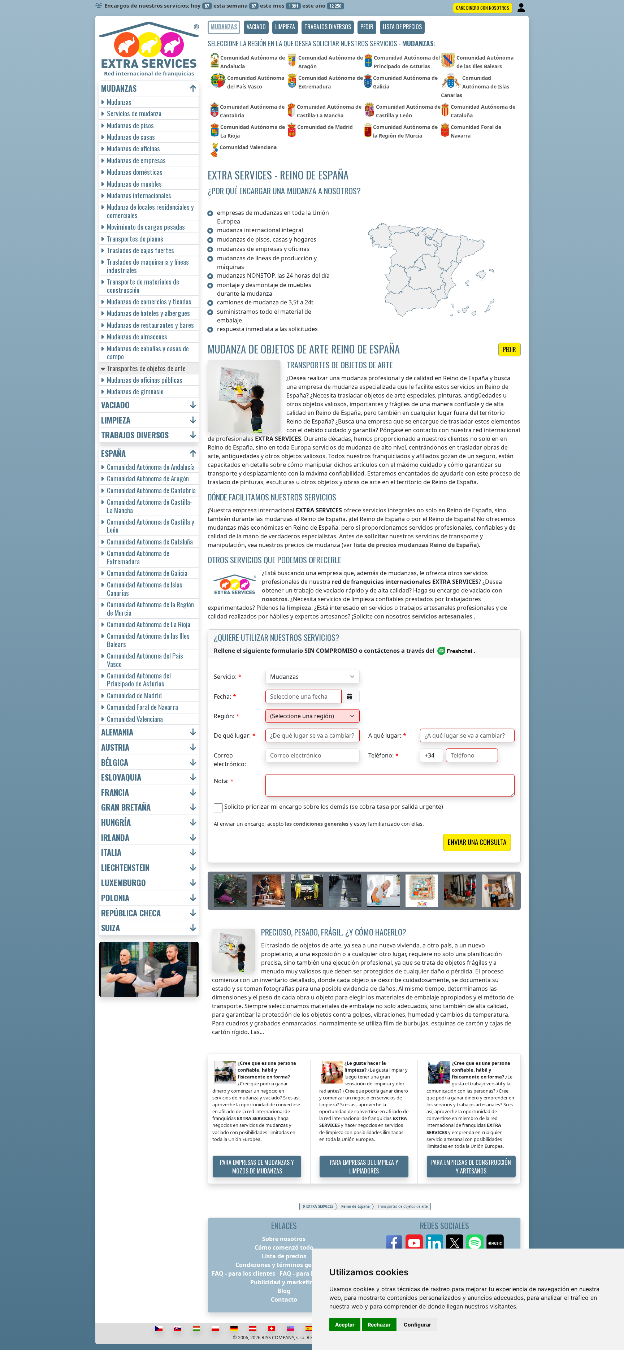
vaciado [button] (115, 405)
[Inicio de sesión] (522, 8)
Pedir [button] (509, 349)
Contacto (284, 1299)
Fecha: (222, 696)
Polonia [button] (115, 897)
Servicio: (225, 677)
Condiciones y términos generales (284, 1265)
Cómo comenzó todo (284, 1247)
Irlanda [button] (115, 837)
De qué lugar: (232, 735)
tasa (383, 807)
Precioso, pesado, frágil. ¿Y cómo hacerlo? (333, 932)
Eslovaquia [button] (121, 777)
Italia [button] (111, 852)
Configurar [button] (417, 1324)
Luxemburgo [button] (123, 882)
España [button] (113, 453)
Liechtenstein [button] (125, 867)
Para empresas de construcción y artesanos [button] (471, 1166)
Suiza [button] (110, 927)
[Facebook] (394, 1243)
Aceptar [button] (345, 1324)
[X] (454, 1243)
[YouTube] (414, 1243)
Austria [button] (115, 747)
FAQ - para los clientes (243, 1273)
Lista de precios (284, 1256)
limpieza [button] (115, 420)
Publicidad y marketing (283, 1282)
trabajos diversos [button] (135, 434)
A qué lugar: (384, 735)
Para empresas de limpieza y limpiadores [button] (364, 1166)
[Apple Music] (495, 1243)
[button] (256, 27)
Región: (224, 716)
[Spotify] (475, 1243)
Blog (283, 1291)
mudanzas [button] (118, 88)
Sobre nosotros (284, 1239)
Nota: (221, 781)
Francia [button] (115, 792)
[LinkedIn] (434, 1243)
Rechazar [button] (379, 1324)
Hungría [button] (116, 822)
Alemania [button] (117, 732)
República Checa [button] (131, 913)
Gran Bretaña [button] (126, 807)
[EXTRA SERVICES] (149, 45)
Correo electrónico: (230, 756)
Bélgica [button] (114, 762)
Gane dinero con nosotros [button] (482, 8)
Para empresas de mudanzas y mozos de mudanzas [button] (257, 1166)
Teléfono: (381, 755)
